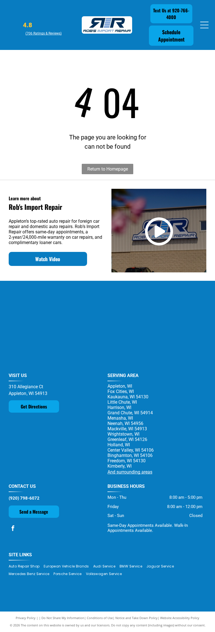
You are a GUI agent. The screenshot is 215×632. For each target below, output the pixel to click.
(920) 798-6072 (24, 498)
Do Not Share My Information (62, 618)
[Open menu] (204, 25)
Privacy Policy (26, 618)
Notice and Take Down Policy (136, 618)
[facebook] (13, 529)
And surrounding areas (130, 472)
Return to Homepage (107, 169)
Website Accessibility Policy (179, 618)
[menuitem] (26, 566)
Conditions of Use (100, 618)
